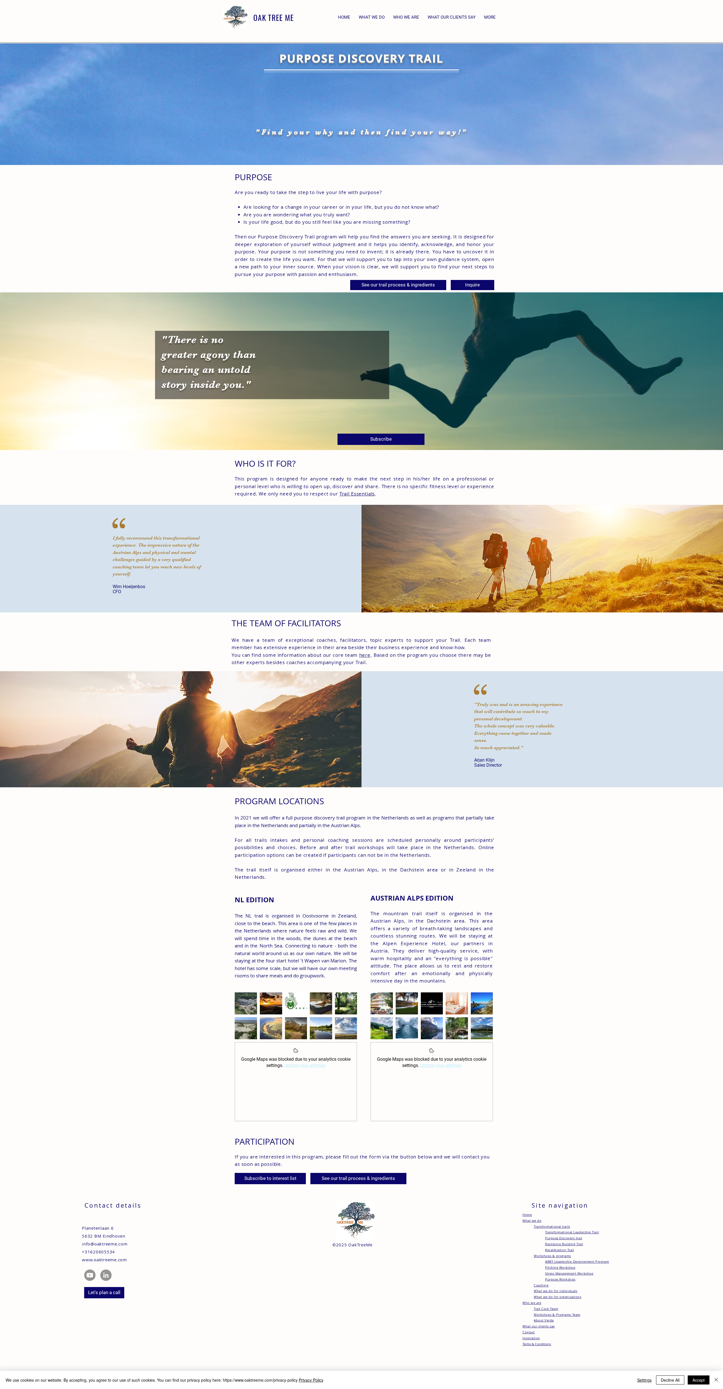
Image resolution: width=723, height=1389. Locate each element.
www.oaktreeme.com (104, 1259)
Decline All (670, 1380)
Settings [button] (644, 1380)
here (365, 655)
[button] (490, 17)
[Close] (716, 1379)
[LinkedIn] (106, 1275)
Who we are (531, 1303)
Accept (698, 1380)
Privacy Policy (311, 1380)
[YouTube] (89, 1275)
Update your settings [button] (304, 1065)
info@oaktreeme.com (105, 1244)
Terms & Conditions (536, 1344)
